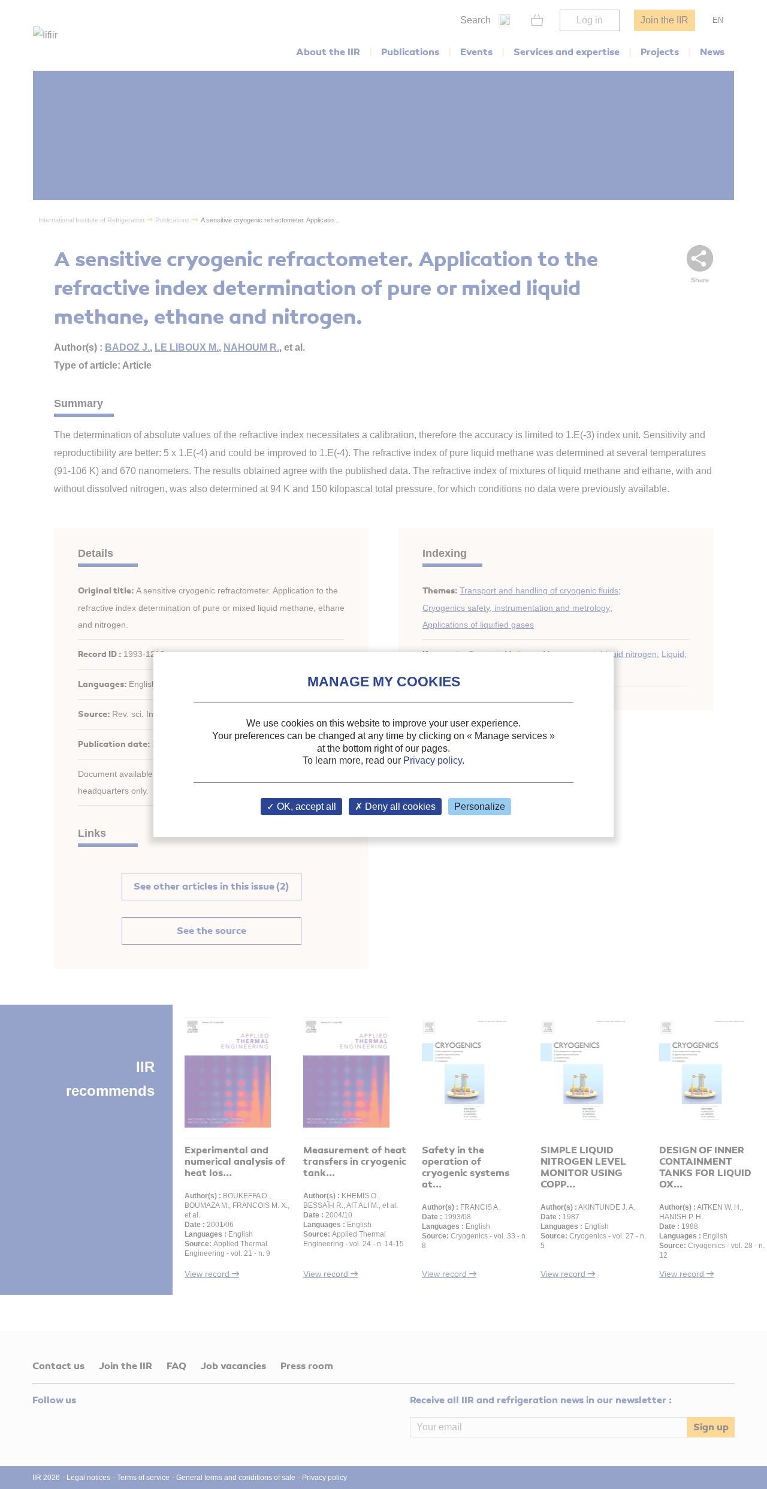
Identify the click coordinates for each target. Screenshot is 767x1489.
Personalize (479, 806)
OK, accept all (305, 806)
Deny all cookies (399, 806)
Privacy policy (432, 760)
